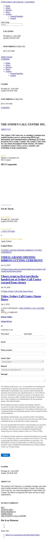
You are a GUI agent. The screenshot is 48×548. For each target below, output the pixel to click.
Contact (8, 14)
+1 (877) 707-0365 (8, 231)
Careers (13, 18)
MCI (3, 173)
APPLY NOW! (6, 57)
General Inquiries (16, 16)
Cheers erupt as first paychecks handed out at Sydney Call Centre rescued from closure (21, 279)
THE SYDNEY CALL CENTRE (13, 516)
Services (9, 10)
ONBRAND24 (6, 188)
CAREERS (5, 59)
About (8, 8)
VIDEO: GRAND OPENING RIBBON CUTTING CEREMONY (22, 259)
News (8, 12)
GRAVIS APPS (7, 181)
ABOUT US (5, 129)
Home (8, 6)
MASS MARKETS (8, 512)
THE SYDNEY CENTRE (11, 196)
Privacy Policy (6, 317)
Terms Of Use (6, 321)
